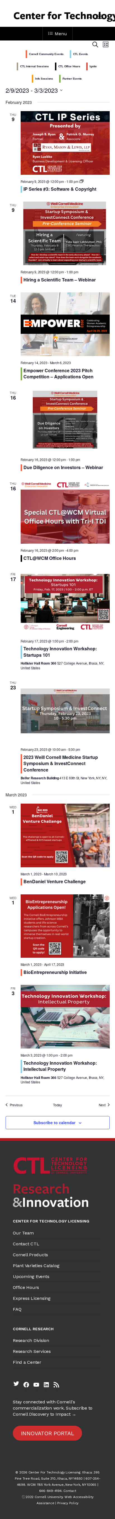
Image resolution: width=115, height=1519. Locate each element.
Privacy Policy (68, 1503)
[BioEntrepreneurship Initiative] (65, 926)
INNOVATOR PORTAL (47, 1433)
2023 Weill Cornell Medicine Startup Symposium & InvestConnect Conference (60, 763)
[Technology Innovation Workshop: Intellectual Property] (65, 1017)
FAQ (17, 1309)
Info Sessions (44, 78)
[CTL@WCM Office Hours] (65, 512)
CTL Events (80, 54)
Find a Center (27, 1362)
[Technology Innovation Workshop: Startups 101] (65, 602)
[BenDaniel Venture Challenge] (65, 835)
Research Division (31, 1340)
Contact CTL (26, 1243)
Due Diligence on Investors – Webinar (63, 467)
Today (57, 1105)
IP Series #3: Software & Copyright (59, 189)
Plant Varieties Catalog (36, 1265)
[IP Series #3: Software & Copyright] (65, 143)
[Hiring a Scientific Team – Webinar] (65, 233)
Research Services (32, 1351)
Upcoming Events (31, 1276)
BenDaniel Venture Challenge (54, 881)
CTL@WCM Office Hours (49, 558)
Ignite (93, 66)
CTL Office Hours (69, 66)
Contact (69, 1491)
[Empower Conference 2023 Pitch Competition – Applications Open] (65, 324)
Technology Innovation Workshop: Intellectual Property (60, 1066)
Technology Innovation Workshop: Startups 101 (60, 651)
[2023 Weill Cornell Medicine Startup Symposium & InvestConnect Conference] (65, 711)
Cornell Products (30, 1254)
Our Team (23, 1233)
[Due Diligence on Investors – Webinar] (65, 421)
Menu (61, 33)
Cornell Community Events (46, 54)
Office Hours (26, 1287)
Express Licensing (32, 1298)
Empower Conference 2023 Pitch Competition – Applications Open (58, 373)
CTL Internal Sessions (34, 66)
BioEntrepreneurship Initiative (55, 972)
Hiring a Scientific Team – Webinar (59, 279)
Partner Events (72, 78)
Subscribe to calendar (54, 1122)
